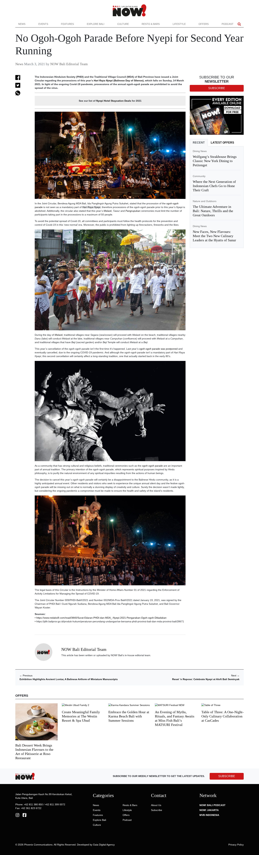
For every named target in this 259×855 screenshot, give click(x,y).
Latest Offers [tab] (222, 142)
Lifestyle (179, 24)
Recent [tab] (199, 142)
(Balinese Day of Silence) (128, 80)
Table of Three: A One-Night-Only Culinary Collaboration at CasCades (222, 716)
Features (67, 24)
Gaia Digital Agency (104, 844)
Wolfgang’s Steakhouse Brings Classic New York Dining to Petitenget (215, 161)
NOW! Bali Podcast (212, 805)
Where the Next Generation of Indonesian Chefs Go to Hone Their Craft (214, 186)
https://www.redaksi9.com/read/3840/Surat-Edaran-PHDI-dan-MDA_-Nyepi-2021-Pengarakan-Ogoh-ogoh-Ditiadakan (101, 617)
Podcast (227, 24)
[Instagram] (17, 814)
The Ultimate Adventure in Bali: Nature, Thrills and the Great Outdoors (213, 211)
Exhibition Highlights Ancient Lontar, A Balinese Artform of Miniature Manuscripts (69, 679)
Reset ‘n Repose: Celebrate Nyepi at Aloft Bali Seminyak (205, 679)
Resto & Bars (151, 24)
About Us (156, 805)
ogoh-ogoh (172, 203)
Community (199, 176)
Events (43, 24)
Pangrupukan (132, 210)
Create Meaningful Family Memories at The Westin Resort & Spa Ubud (81, 716)
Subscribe (156, 810)
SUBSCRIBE (226, 776)
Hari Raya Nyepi (103, 80)
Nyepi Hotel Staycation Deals (113, 100)
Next (235, 675)
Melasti (108, 210)
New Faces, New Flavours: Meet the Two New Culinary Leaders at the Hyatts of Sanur (214, 236)
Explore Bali (95, 24)
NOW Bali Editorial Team (69, 64)
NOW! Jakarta (209, 810)
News (21, 24)
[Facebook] (24, 814)
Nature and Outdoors (204, 201)
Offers (204, 24)
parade (39, 207)
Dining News (200, 151)
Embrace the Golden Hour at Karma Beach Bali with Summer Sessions (128, 716)
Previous (26, 675)
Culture (123, 24)
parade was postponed (165, 348)
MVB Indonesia (209, 815)
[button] (239, 24)
